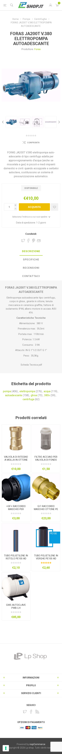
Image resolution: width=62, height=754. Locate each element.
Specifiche (31, 259)
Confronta (33, 142)
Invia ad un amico (39, 240)
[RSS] (37, 711)
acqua (47, 391)
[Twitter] (24, 711)
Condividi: (31, 233)
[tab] (31, 251)
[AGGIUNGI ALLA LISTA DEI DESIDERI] (54, 207)
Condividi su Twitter (23, 240)
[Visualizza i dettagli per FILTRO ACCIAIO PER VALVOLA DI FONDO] (46, 438)
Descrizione (31, 251)
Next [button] (58, 122)
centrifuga (28, 399)
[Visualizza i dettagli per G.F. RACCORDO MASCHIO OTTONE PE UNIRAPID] (46, 488)
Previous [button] (3, 122)
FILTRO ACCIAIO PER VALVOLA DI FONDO (46, 458)
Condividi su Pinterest (33, 240)
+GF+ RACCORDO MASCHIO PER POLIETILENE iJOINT (16, 509)
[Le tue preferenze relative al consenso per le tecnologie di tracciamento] (6, 748)
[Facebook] (31, 711)
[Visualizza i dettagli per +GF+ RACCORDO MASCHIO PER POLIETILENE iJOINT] (16, 488)
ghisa (34, 395)
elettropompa (27, 391)
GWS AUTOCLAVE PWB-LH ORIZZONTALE (16, 607)
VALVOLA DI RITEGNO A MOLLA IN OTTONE (16, 458)
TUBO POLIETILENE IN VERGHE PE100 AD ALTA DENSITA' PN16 (46, 558)
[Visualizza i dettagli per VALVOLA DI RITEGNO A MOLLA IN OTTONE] (16, 438)
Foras (37, 49)
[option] (11, 122)
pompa (7, 391)
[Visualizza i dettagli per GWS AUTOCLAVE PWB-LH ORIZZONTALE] (16, 586)
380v (47, 395)
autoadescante (13, 395)
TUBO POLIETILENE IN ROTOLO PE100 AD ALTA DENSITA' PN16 (16, 558)
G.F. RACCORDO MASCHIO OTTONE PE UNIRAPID (46, 509)
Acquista (34, 207)
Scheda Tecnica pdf (31, 364)
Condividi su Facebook (28, 240)
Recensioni (31, 267)
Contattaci (31, 276)
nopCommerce (37, 744)
